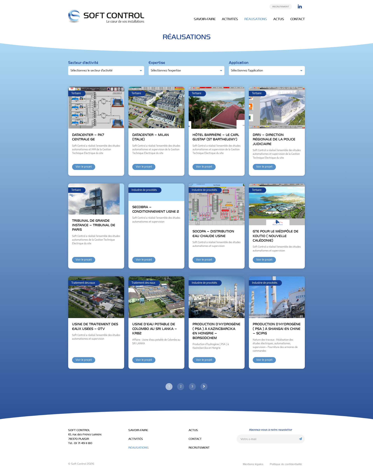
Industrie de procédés (144, 190)
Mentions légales (253, 464)
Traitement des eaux (83, 283)
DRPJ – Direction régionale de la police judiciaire (274, 139)
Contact (297, 19)
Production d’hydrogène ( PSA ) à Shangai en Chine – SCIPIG (277, 328)
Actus (278, 19)
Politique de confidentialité (286, 464)
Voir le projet (84, 166)
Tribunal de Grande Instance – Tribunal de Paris (93, 225)
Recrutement (280, 6)
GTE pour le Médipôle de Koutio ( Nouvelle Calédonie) (275, 235)
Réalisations (255, 19)
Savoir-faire (205, 19)
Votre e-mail (248, 439)
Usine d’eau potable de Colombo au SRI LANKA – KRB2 (154, 328)
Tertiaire (76, 93)
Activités (230, 19)
